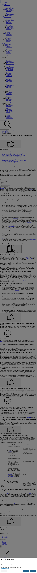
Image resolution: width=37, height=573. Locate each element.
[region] (18, 565)
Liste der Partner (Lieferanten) (5, 568)
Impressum (10, 563)
